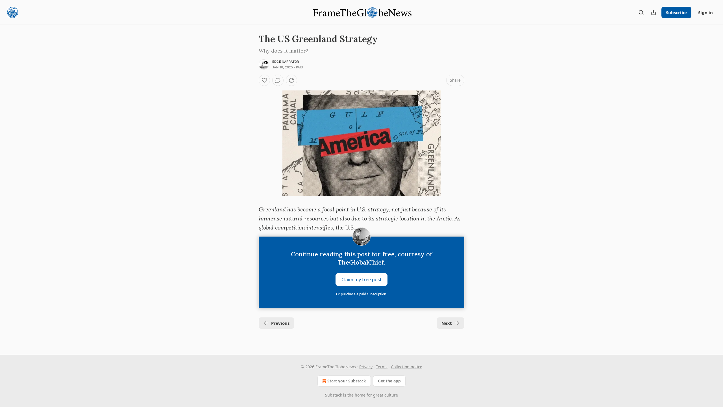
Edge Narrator (285, 62)
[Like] (264, 80)
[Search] (641, 12)
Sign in (705, 12)
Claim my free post (361, 279)
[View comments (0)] (278, 80)
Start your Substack (346, 381)
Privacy (366, 366)
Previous (280, 323)
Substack (333, 395)
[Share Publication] (653, 12)
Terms (381, 366)
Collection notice (406, 366)
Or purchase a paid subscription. (361, 294)
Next (446, 323)
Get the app (389, 381)
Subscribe (676, 12)
